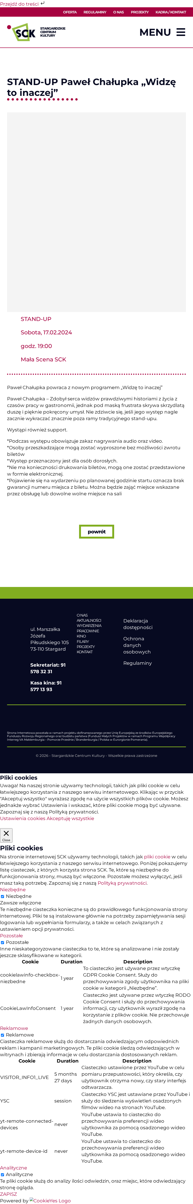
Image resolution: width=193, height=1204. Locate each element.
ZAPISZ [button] (8, 1194)
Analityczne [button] (13, 1168)
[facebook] (126, 674)
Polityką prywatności (122, 883)
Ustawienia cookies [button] (22, 818)
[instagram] (145, 674)
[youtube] (135, 674)
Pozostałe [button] (11, 935)
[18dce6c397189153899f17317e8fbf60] (77, 114)
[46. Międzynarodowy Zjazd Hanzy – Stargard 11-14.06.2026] (96, 662)
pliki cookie (157, 857)
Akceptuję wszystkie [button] (70, 818)
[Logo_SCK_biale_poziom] (50, 615)
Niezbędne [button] (13, 889)
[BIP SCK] (132, 682)
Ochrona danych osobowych (137, 645)
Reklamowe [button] (14, 1028)
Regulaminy (137, 663)
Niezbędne (19, 896)
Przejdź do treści (20, 4)
